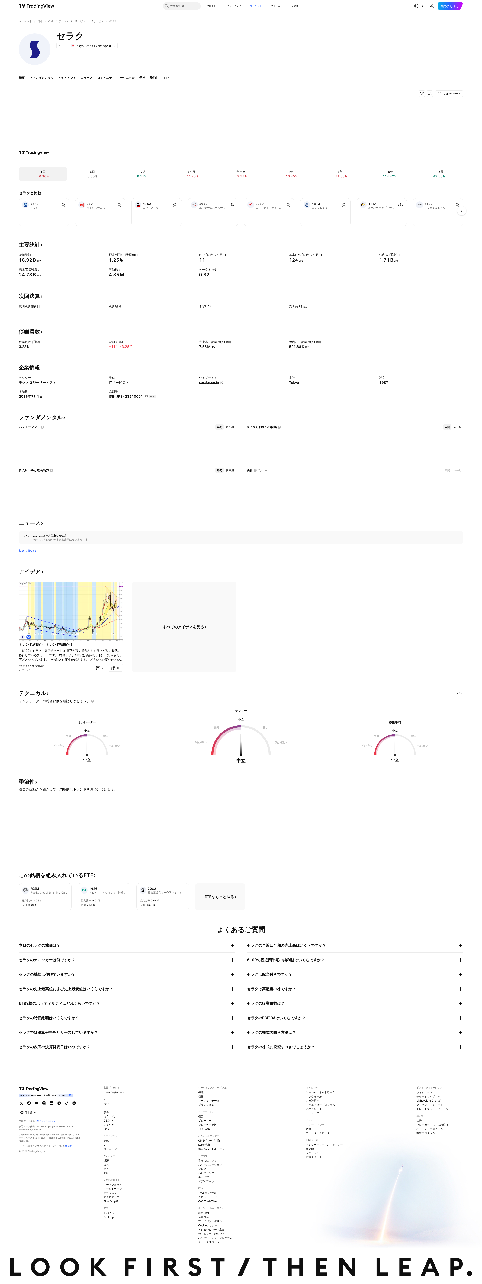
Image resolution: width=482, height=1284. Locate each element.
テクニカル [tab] (127, 78)
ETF (106, 1108)
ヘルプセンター (207, 1173)
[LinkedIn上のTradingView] (51, 1103)
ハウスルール (314, 1108)
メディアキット (207, 1181)
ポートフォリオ (113, 1184)
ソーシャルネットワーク (320, 1092)
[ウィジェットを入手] (430, 93)
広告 (419, 1120)
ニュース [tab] (87, 78)
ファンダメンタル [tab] (41, 78)
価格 (201, 1096)
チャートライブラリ (428, 1096)
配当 (106, 1168)
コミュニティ (234, 6)
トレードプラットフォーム (432, 1108)
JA (421, 6)
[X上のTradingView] (21, 1103)
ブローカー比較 (207, 1124)
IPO (106, 1173)
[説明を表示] (33, 254)
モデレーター (314, 1113)
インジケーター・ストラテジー (324, 1144)
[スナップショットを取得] (422, 93)
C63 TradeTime (207, 1201)
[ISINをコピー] (146, 396)
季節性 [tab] (154, 78)
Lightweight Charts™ (429, 1100)
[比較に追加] (62, 205)
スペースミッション (210, 1164)
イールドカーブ (113, 1188)
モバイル (109, 1212)
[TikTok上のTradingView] (66, 1103)
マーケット (256, 6)
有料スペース (314, 1157)
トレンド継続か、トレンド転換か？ (46, 644)
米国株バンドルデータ (211, 1148)
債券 (106, 1112)
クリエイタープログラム (320, 1104)
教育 (308, 1128)
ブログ (202, 1168)
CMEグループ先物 (209, 1140)
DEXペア (109, 1124)
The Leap (204, 1128)
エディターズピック (318, 1133)
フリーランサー (315, 1153)
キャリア (203, 1177)
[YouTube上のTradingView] (36, 1103)
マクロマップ (111, 1197)
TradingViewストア (209, 1192)
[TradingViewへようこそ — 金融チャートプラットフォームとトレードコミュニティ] (34, 152)
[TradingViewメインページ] (34, 1088)
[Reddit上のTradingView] (74, 1103)
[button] (221, 6)
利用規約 (203, 1212)
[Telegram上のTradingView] (59, 1103)
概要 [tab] (22, 78)
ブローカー (276, 6)
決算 (106, 1164)
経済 (106, 1160)
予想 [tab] (142, 78)
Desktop (109, 1217)
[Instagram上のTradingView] (44, 1103)
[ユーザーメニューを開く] (431, 6)
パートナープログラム (429, 1128)
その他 (294, 6)
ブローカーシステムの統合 (432, 1124)
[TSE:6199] (22, 637)
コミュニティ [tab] (106, 78)
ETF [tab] (166, 78)
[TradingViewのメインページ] (36, 6)
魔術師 (310, 1148)
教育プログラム (425, 1133)
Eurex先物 (204, 1144)
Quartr (68, 1146)
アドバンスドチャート (429, 1104)
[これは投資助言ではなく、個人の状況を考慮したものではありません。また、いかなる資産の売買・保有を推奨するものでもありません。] (92, 701)
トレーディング (315, 1124)
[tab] (219, 427)
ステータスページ (208, 1241)
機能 (201, 1092)
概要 (201, 1116)
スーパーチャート (114, 1092)
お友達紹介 (312, 1100)
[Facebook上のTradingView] (29, 1103)
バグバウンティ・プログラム (215, 1237)
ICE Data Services (45, 1121)
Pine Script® (111, 1201)
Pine (106, 1128)
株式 (106, 1104)
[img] (110, 45)
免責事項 (203, 1217)
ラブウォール (314, 1096)
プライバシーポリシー (211, 1221)
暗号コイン (110, 1116)
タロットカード (207, 1197)
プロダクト (212, 6)
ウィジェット (424, 1092)
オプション (110, 1192)
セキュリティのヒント (211, 1233)
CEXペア (109, 1120)
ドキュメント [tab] (67, 78)
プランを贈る (206, 1104)
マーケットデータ (208, 1100)
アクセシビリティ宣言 (211, 1229)
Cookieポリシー (207, 1225)
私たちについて (207, 1160)
